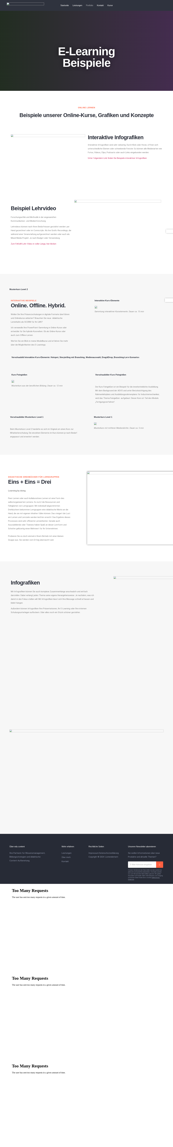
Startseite (64, 5)
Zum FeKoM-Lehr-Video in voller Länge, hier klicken (33, 244)
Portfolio (89, 5)
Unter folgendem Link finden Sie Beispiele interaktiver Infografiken (117, 158)
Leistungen (77, 5)
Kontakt (100, 5)
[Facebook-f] (153, 5)
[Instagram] (158, 5)
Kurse (110, 5)
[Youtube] (164, 5)
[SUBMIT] (159, 864)
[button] (117, 224)
